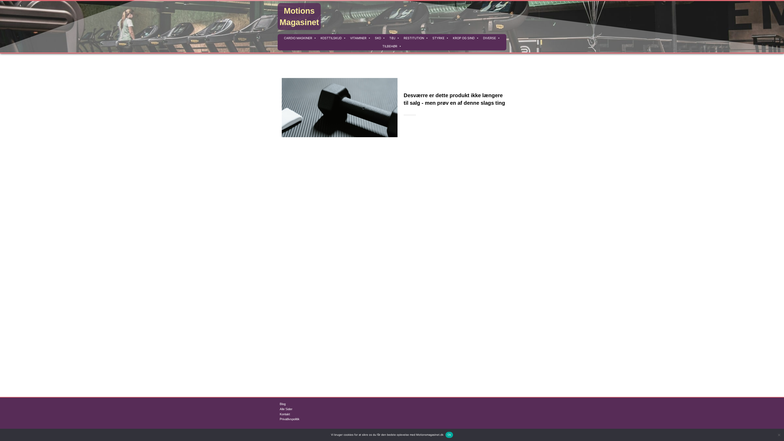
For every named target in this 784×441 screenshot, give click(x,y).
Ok (449, 434)
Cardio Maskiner (298, 38)
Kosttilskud (331, 38)
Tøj (392, 38)
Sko (378, 38)
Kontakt (285, 414)
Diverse (489, 38)
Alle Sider (286, 409)
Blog (283, 404)
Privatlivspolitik (290, 419)
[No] (779, 435)
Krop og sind (464, 38)
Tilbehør (389, 46)
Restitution (414, 38)
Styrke (438, 38)
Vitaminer (358, 38)
